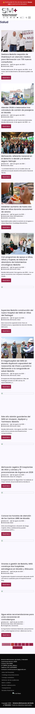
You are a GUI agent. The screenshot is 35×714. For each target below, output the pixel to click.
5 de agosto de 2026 (18, 318)
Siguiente (17, 647)
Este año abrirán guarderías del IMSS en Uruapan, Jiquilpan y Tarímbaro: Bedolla (15, 419)
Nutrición (5, 218)
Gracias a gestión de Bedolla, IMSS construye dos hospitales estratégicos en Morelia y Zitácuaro (17, 566)
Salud (11, 66)
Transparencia (6, 688)
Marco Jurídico (6, 683)
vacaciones (12, 218)
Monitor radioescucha (8, 685)
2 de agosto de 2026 (18, 521)
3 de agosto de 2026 (18, 475)
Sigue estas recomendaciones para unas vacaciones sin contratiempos (17, 617)
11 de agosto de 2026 (18, 214)
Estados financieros (8, 690)
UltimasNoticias (18, 216)
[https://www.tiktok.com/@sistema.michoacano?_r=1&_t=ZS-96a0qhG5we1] (10, 17)
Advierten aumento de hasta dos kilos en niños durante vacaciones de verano (16, 209)
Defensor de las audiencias (10, 680)
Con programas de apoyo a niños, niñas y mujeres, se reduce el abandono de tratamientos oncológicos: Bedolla (17, 261)
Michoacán (13, 269)
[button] (22, 17)
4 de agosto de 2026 (18, 424)
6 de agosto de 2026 (18, 267)
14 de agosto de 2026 (18, 115)
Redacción (5, 64)
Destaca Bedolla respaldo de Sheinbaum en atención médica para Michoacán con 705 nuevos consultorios (16, 58)
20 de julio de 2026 (17, 622)
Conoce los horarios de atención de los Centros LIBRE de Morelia (16, 517)
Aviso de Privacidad (8, 672)
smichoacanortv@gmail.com (17, 669)
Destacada (6, 66)
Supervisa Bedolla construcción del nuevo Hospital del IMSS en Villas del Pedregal (17, 313)
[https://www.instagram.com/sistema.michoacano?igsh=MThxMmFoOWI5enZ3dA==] (14, 17)
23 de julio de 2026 (17, 571)
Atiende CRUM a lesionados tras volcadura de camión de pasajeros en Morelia (17, 110)
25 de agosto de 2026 (18, 64)
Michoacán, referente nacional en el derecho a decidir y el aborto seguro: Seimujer (16, 158)
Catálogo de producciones (10, 675)
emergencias (7, 625)
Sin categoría (18, 476)
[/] (7, 17)
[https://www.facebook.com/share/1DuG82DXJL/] (4, 17)
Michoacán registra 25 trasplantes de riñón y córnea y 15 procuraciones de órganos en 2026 (17, 469)
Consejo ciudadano (8, 677)
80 (31, 644)
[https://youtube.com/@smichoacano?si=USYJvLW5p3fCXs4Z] (17, 17)
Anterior (7, 644)
